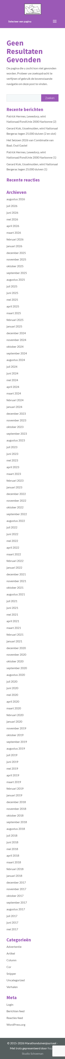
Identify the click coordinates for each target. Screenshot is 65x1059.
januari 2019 (14, 795)
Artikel (10, 953)
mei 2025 (12, 299)
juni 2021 (12, 607)
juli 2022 (11, 527)
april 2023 (12, 467)
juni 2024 (12, 373)
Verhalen (12, 987)
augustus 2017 (15, 909)
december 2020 (16, 648)
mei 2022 (12, 540)
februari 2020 (14, 715)
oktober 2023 (14, 426)
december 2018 (16, 802)
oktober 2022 (14, 507)
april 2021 (12, 621)
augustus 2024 (15, 359)
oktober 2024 (14, 346)
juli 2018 (11, 835)
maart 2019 (13, 782)
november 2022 (16, 500)
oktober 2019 (14, 735)
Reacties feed (14, 1018)
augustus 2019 (15, 748)
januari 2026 (14, 246)
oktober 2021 (14, 587)
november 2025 (16, 259)
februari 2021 (14, 634)
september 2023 (16, 433)
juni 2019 (12, 761)
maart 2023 (13, 473)
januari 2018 (14, 875)
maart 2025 (13, 313)
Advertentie (13, 946)
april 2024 (12, 386)
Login (9, 1004)
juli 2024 (11, 366)
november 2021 (16, 581)
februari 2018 (14, 869)
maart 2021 (13, 627)
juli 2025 (11, 286)
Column (11, 960)
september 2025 (16, 272)
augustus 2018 (15, 828)
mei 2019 (12, 768)
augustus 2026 (15, 199)
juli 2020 (11, 681)
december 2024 (16, 333)
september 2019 (16, 741)
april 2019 (12, 775)
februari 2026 (14, 239)
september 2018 (16, 822)
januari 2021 (14, 641)
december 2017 (16, 882)
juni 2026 (12, 212)
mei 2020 (12, 694)
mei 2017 (12, 929)
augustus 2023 (15, 440)
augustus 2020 (15, 674)
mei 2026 (12, 219)
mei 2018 (12, 849)
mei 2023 (12, 460)
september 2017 (16, 902)
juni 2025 (12, 293)
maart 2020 (13, 708)
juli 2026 (11, 206)
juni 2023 (12, 453)
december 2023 (16, 413)
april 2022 (12, 547)
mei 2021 (12, 614)
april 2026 (12, 226)
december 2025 (16, 252)
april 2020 (12, 701)
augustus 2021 (15, 594)
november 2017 (16, 889)
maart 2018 (13, 862)
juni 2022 (12, 534)
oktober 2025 (14, 266)
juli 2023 (11, 447)
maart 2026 (13, 232)
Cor (8, 967)
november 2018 (16, 808)
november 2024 (16, 339)
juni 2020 (12, 688)
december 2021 (16, 574)
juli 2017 (11, 916)
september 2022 (16, 514)
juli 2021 (11, 601)
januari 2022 (14, 567)
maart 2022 (13, 554)
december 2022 (16, 493)
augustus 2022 (15, 520)
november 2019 (16, 728)
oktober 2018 (14, 815)
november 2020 (16, 654)
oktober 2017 (14, 895)
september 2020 (16, 668)
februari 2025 (14, 319)
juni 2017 (12, 922)
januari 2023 (14, 487)
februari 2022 (14, 560)
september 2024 (16, 353)
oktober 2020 (14, 661)
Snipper (11, 973)
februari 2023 (14, 480)
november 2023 (16, 420)
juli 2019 (11, 755)
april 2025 (12, 306)
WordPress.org (15, 1024)
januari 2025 (14, 326)
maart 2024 (13, 393)
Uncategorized (15, 980)
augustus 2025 (15, 279)
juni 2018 (12, 842)
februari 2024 (14, 400)
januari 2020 (14, 721)
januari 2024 (14, 406)
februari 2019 (14, 788)
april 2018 (12, 855)
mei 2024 (12, 380)
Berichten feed (15, 1011)
